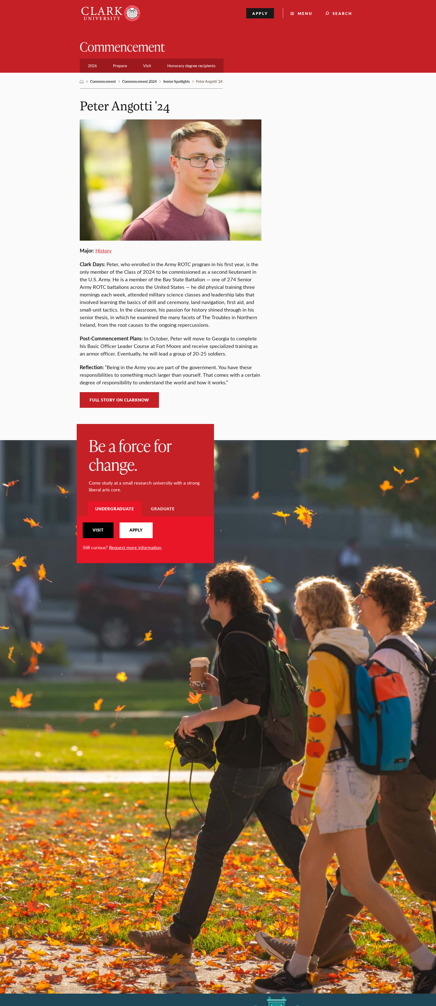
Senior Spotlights (176, 81)
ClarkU (82, 81)
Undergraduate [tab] (114, 509)
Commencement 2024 (139, 81)
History (103, 250)
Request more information (135, 547)
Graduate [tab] (162, 509)
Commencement (122, 46)
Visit (98, 530)
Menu (305, 13)
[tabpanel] (145, 536)
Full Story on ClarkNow (119, 400)
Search (342, 13)
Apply (260, 13)
